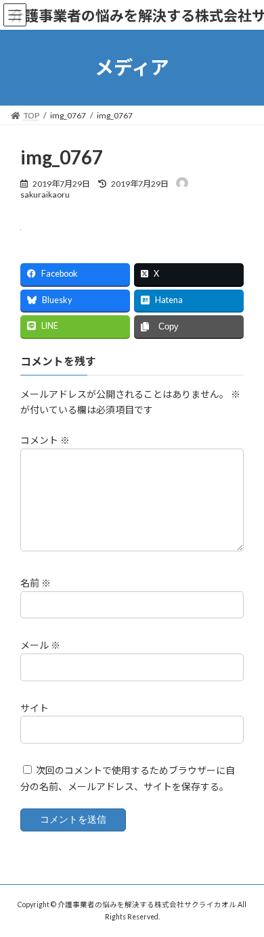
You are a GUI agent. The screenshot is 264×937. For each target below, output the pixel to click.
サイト (34, 708)
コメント (45, 441)
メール (40, 646)
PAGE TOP (244, 894)
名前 (35, 583)
